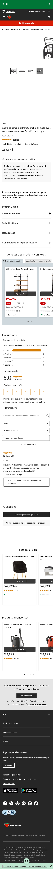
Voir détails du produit (12, 144)
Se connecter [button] (26, 695)
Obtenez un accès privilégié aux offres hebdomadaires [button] (25, 866)
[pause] (7, 4)
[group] (11, 303)
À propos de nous (10, 732)
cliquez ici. (16, 197)
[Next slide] (49, 4)
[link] (11, 139)
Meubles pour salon (40, 29)
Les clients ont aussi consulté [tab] (38, 261)
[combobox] (28, 438)
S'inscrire (8, 766)
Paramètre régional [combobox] (11, 430)
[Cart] (49, 17)
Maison (14, 29)
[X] (11, 803)
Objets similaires (31, 144)
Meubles (25, 29)
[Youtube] (24, 803)
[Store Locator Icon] (3, 11)
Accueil (5, 29)
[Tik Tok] (36, 803)
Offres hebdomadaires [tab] (12, 261)
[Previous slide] (3, 4)
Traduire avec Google (12, 474)
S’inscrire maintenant (37, 704)
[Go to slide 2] (22, 71)
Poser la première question (26, 514)
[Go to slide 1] (13, 71)
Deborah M (8, 456)
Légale (5, 741)
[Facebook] (5, 803)
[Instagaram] (17, 803)
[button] (21, 294)
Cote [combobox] (6, 423)
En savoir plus (9, 783)
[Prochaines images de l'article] (48, 56)
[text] (21, 311)
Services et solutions (11, 723)
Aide (4, 714)
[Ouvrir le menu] (4, 17)
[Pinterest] (30, 803)
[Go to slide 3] (31, 71)
